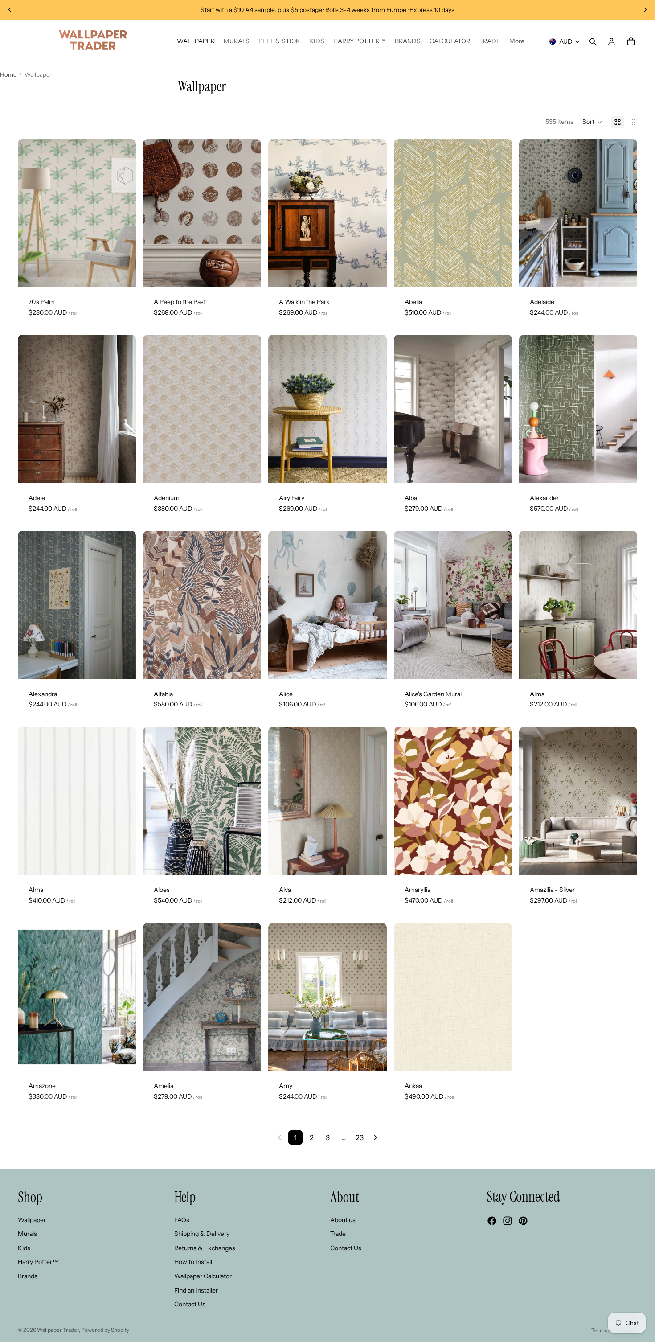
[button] (592, 122)
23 (360, 1137)
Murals (27, 1234)
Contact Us (189, 1305)
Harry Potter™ (38, 1262)
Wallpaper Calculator (203, 1276)
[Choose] (122, 273)
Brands (27, 1276)
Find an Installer (196, 1290)
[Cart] (631, 41)
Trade (338, 1234)
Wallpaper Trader (58, 1329)
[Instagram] (507, 1221)
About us (343, 1220)
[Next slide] (645, 10)
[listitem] (517, 41)
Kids (24, 1248)
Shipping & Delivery (201, 1234)
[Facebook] (492, 1221)
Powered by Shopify (105, 1329)
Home (8, 74)
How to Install (193, 1262)
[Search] (592, 41)
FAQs (181, 1220)
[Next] (376, 1137)
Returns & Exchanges (204, 1248)
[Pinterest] (523, 1221)
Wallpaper (32, 1220)
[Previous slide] (10, 10)
